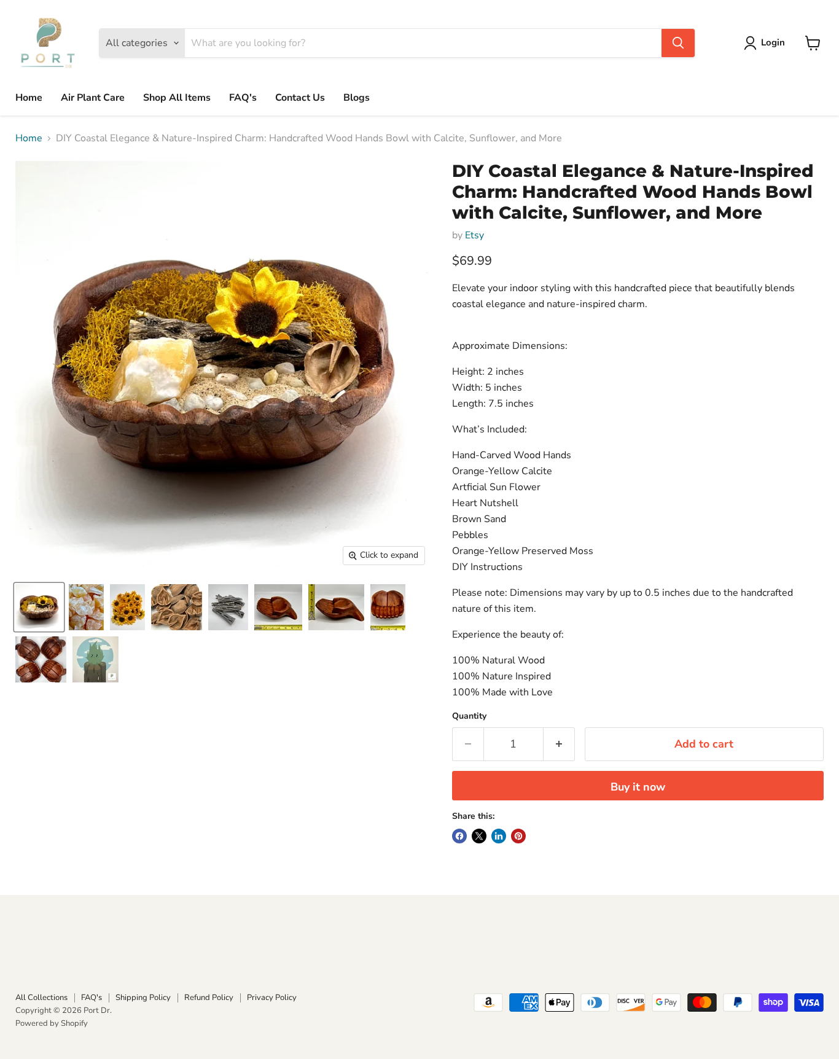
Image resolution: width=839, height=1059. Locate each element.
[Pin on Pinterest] (518, 836)
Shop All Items (177, 97)
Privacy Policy (272, 997)
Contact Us (300, 97)
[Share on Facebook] (459, 836)
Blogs (356, 97)
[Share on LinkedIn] (498, 836)
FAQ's (243, 97)
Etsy (474, 235)
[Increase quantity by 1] (559, 744)
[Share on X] (479, 836)
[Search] (678, 43)
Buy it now (638, 787)
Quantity (469, 716)
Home (28, 97)
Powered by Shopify (51, 1023)
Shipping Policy (143, 997)
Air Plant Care (93, 97)
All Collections (41, 997)
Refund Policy (208, 997)
